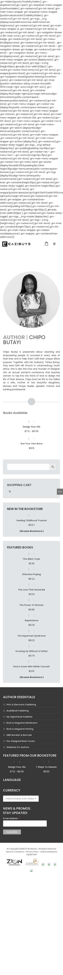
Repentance (31, 620)
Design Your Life (31, 426)
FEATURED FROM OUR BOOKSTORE (29, 755)
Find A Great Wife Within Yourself (31, 666)
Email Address (11, 818)
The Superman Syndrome (31, 520)
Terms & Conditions (15, 851)
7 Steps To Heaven (46, 766)
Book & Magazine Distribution (22, 722)
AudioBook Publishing (18, 710)
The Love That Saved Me (31, 589)
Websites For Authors (18, 747)
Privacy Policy (32, 851)
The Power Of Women (31, 605)
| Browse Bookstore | (31, 531)
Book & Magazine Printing (20, 728)
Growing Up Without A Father (31, 651)
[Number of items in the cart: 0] (9, 491)
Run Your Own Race (31, 443)
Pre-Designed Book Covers (21, 741)
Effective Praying (31, 574)
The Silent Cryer (31, 558)
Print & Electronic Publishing (21, 704)
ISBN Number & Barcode (19, 735)
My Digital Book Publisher (20, 716)
